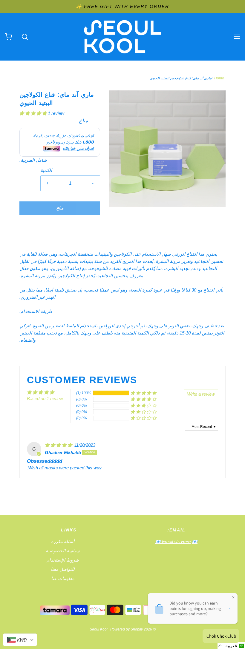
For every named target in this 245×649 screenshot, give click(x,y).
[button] (33, 113)
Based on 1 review (45, 398)
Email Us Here (176, 541)
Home (219, 78)
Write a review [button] (201, 394)
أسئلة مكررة (62, 541)
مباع (59, 208)
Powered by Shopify (126, 629)
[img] (59, 445)
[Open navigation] (237, 37)
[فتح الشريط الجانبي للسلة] (8, 37)
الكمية (46, 170)
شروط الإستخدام (63, 559)
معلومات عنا (62, 578)
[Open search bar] (24, 37)
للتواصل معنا (63, 569)
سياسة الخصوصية (63, 550)
